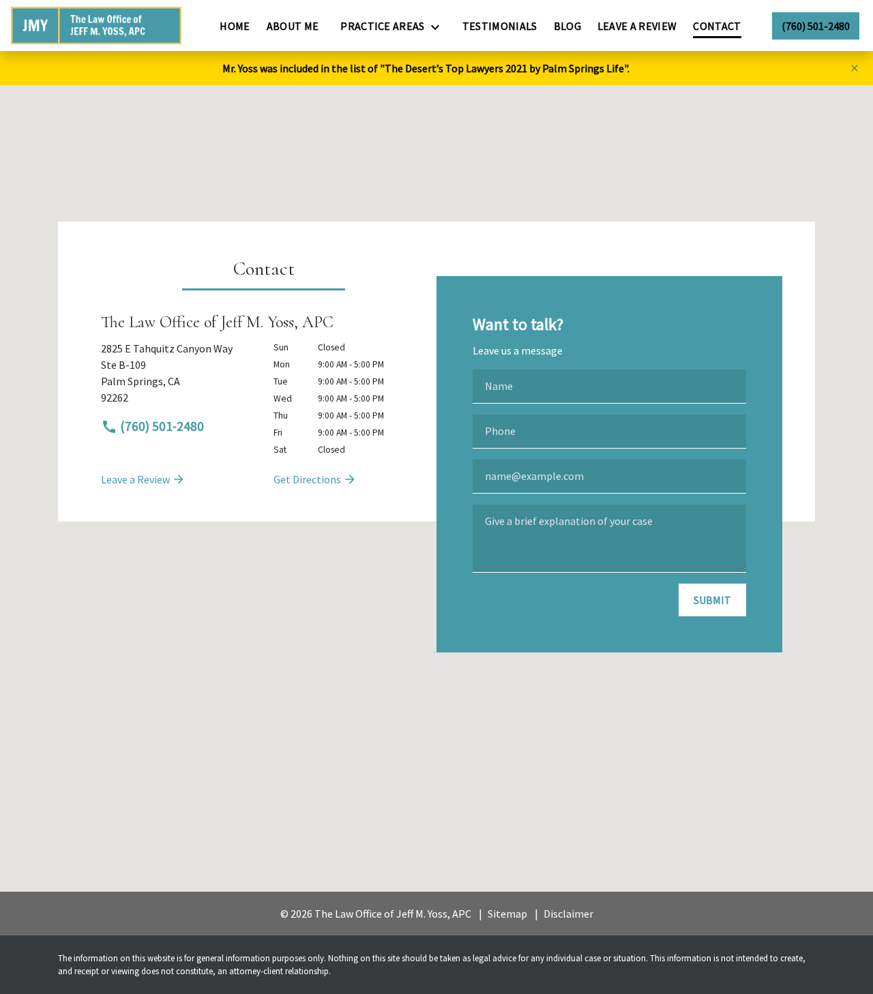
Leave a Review (136, 479)
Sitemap (507, 913)
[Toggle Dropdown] (439, 26)
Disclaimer (568, 913)
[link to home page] (96, 26)
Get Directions (308, 479)
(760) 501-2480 (160, 426)
